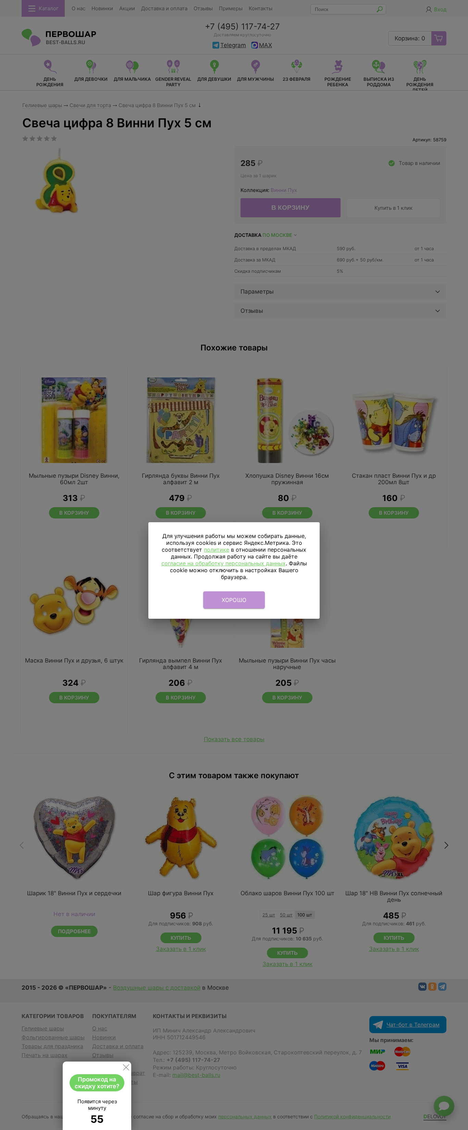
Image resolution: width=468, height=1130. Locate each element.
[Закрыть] (126, 1069)
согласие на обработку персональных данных (223, 563)
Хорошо (234, 599)
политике (216, 549)
